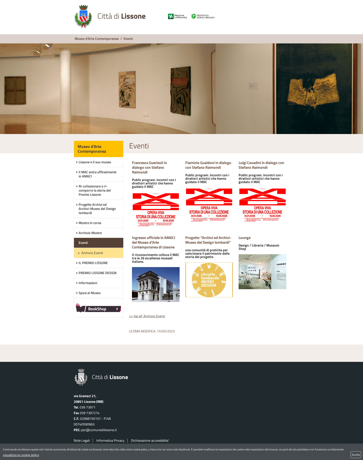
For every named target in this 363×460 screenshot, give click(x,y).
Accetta (356, 455)
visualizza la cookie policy (21, 455)
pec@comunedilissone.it (99, 429)
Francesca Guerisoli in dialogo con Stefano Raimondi (154, 174)
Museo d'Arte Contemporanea (97, 38)
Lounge (259, 243)
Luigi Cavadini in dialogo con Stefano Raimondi (261, 172)
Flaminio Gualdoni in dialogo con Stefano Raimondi (208, 172)
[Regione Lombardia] (177, 16)
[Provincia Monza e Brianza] (206, 16)
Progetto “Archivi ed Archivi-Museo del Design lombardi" (208, 247)
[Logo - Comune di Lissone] (83, 17)
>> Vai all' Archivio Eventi (147, 316)
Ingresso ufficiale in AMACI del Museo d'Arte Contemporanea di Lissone (155, 249)
